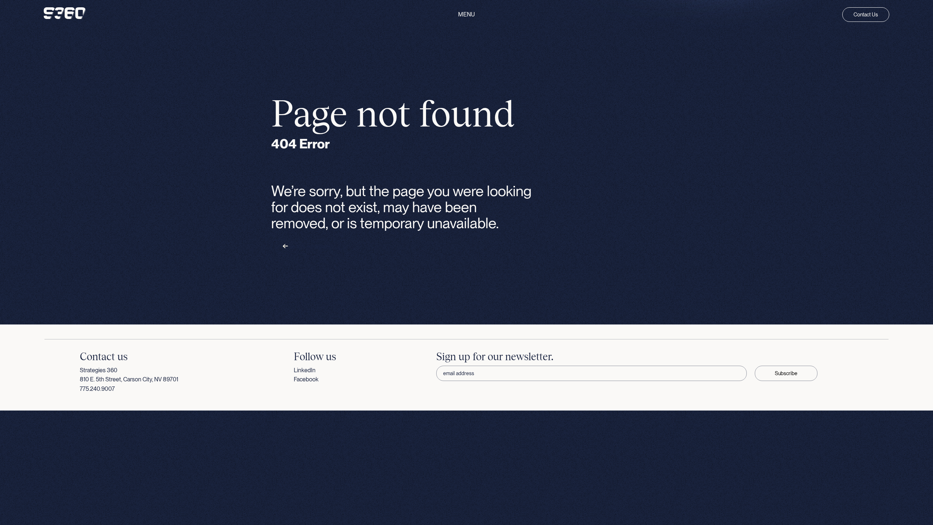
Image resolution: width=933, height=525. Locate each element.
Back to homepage (309, 246)
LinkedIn (305, 370)
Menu (466, 15)
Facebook (306, 379)
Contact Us (866, 15)
